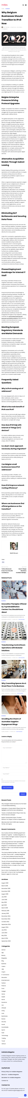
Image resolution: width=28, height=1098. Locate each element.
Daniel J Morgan (5, 693)
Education (4, 977)
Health (3, 997)
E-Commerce (5, 974)
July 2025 (4, 897)
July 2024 (4, 930)
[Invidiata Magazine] (5, 5)
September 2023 (6, 941)
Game (3, 994)
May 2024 (4, 935)
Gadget (4, 991)
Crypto (3, 972)
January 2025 (5, 913)
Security (4, 1021)
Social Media (5, 1027)
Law (3, 1005)
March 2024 (5, 938)
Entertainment (5, 980)
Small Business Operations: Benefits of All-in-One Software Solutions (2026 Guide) (13, 847)
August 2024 (5, 927)
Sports (3, 1030)
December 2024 (6, 916)
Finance (4, 985)
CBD (3, 969)
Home (3, 8)
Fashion (4, 983)
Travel (3, 1041)
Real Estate (5, 1016)
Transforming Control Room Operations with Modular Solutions (13, 648)
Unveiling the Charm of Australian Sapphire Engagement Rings (11, 721)
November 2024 (6, 919)
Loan (3, 1013)
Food (3, 988)
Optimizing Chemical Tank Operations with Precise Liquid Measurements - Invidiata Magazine (13, 843)
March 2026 (5, 886)
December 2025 (6, 888)
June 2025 (4, 899)
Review (3, 1019)
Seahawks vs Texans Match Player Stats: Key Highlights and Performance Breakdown (14, 809)
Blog (3, 961)
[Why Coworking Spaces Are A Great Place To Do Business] (14, 669)
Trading (4, 1038)
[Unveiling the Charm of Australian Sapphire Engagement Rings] (14, 705)
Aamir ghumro (5, 731)
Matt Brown (6, 27)
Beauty (3, 955)
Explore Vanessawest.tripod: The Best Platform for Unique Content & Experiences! (13, 818)
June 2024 (4, 932)
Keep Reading (22, 619)
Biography (4, 958)
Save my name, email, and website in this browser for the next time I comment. (13, 781)
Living (3, 1010)
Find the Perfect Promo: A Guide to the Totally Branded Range (14, 865)
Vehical (4, 1044)
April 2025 (4, 905)
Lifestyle (4, 1008)
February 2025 (5, 910)
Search (23, 794)
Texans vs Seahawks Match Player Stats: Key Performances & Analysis (14, 814)
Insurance (4, 1002)
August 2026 (5, 883)
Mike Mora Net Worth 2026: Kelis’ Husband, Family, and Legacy (13, 823)
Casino (3, 966)
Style (3, 1032)
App (3, 952)
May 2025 (4, 902)
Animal (3, 950)
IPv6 (3, 562)
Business (8, 8)
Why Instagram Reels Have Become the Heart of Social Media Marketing (14, 804)
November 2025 (6, 891)
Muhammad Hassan (6, 619)
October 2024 (5, 921)
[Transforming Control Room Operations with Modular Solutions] (14, 631)
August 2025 (5, 894)
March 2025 (5, 908)
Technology (5, 1035)
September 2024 (6, 924)
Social (3, 1024)
